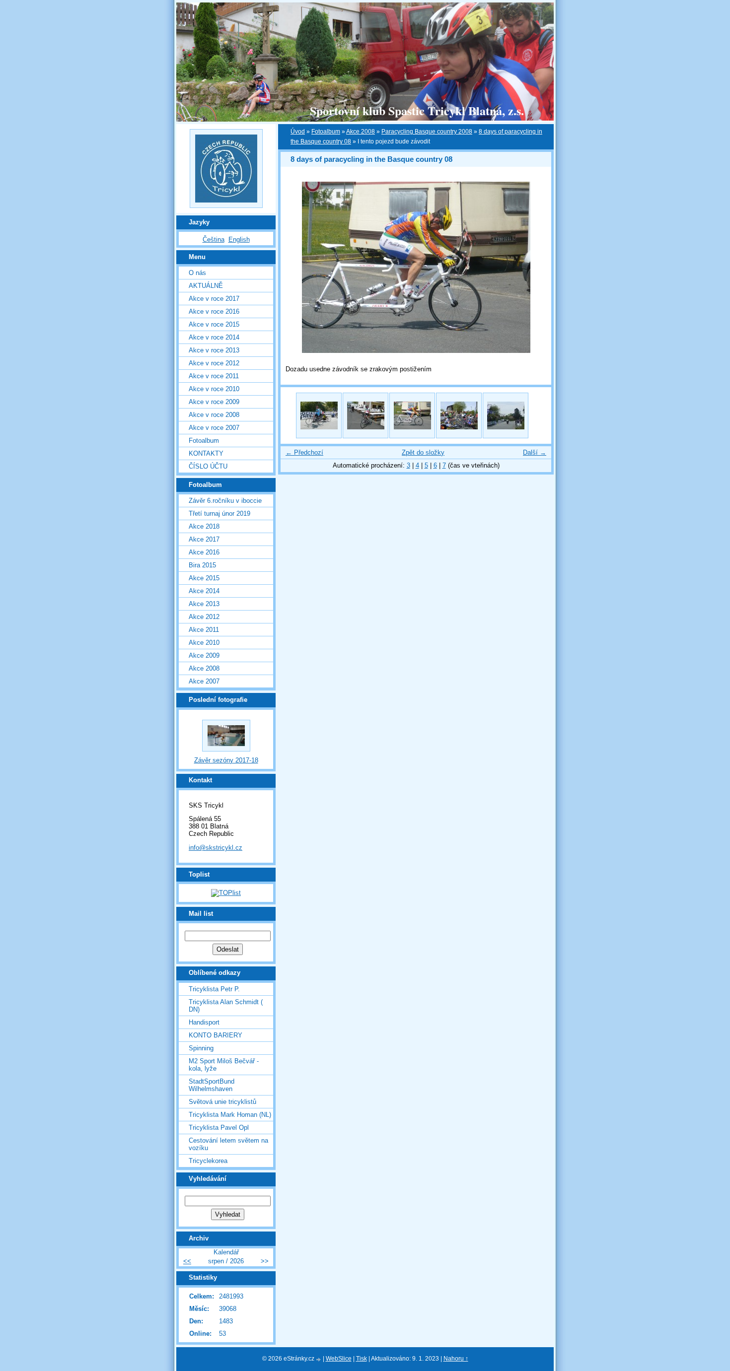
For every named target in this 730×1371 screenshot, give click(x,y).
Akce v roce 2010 (214, 389)
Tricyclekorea (208, 1161)
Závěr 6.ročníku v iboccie (225, 500)
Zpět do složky (423, 452)
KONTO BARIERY (215, 1035)
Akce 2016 (204, 552)
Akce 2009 (204, 655)
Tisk (361, 1359)
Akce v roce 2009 (214, 402)
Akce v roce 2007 (214, 427)
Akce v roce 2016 (214, 311)
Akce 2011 (204, 629)
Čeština (213, 239)
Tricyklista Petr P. (214, 989)
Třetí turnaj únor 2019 (219, 513)
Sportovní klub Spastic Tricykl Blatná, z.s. (417, 110)
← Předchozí (304, 452)
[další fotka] (535, 267)
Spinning (201, 1048)
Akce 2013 (204, 604)
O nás (197, 272)
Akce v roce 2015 (214, 324)
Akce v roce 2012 (214, 363)
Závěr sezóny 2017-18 (226, 760)
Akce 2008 (204, 668)
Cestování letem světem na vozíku (228, 1144)
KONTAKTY (206, 453)
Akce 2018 (204, 526)
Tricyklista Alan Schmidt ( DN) (226, 1005)
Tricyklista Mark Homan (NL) (230, 1114)
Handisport (204, 1022)
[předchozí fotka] (297, 267)
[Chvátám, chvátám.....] (505, 415)
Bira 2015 (202, 565)
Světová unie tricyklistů (222, 1101)
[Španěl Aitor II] (365, 415)
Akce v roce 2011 (214, 376)
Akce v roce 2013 (214, 350)
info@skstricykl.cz (215, 847)
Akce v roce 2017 (214, 298)
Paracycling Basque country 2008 (426, 132)
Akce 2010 (204, 642)
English (239, 239)
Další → (534, 452)
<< (187, 1261)
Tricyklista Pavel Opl (219, 1127)
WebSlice (339, 1359)
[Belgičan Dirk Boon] (318, 415)
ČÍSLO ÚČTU (208, 466)
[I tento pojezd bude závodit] (412, 415)
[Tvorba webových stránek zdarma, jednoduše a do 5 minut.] (319, 1359)
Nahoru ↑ (455, 1359)
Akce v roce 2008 (214, 414)
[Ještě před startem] (459, 415)
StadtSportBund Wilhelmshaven (211, 1085)
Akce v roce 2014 (214, 337)
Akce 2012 (204, 616)
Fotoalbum (204, 440)
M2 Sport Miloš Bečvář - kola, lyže (224, 1064)
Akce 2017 (204, 539)
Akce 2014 (204, 591)
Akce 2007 (204, 681)
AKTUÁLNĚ (206, 285)
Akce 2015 (204, 578)
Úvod (298, 132)
